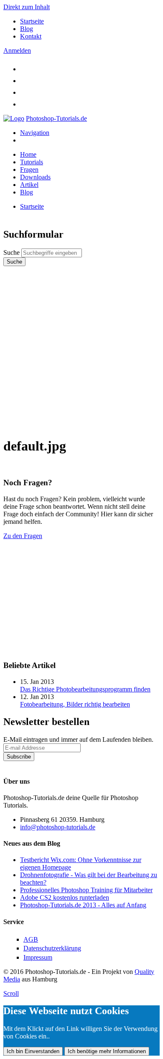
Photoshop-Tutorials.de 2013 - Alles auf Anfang (83, 905)
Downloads (35, 177)
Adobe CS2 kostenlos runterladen (64, 897)
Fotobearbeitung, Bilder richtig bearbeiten (75, 704)
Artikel (29, 184)
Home (28, 154)
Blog (26, 28)
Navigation (34, 132)
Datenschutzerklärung (32, 764)
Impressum (37, 957)
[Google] (25, 92)
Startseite (32, 21)
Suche (12, 252)
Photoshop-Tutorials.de (56, 118)
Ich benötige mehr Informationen (107, 1051)
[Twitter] (25, 68)
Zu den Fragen (22, 535)
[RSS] (25, 104)
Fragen (29, 169)
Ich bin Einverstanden (33, 1051)
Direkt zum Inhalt (26, 6)
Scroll (11, 993)
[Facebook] (25, 80)
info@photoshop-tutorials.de (57, 827)
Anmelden (17, 50)
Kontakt (30, 36)
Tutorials (31, 162)
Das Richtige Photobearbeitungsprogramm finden (85, 689)
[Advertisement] (81, 348)
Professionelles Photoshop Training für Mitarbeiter (86, 889)
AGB (30, 939)
